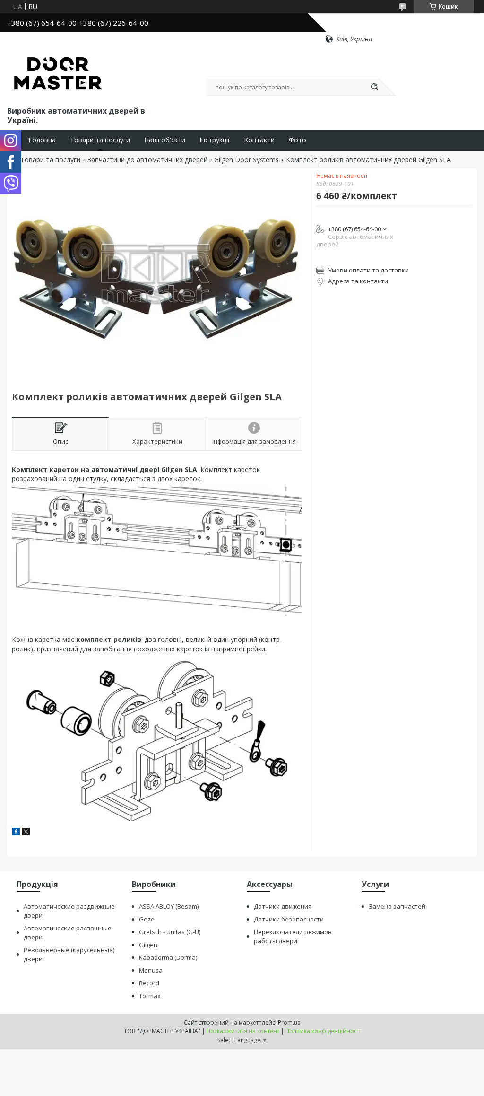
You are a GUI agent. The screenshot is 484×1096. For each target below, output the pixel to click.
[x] (26, 832)
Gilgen (148, 944)
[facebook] (16, 832)
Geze (147, 919)
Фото (297, 140)
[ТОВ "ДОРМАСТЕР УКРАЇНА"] (57, 73)
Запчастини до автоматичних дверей (147, 160)
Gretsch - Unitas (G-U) (169, 932)
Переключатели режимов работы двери (293, 936)
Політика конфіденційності (323, 1031)
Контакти (259, 140)
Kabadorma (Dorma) (168, 957)
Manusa (151, 970)
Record (149, 983)
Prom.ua (289, 1022)
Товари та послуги (100, 140)
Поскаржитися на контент (243, 1031)
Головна (42, 140)
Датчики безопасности (289, 919)
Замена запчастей (397, 906)
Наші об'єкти (164, 140)
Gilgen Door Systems (246, 160)
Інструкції (214, 140)
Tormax (150, 995)
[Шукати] (374, 87)
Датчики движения (282, 906)
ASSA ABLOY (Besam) (169, 906)
